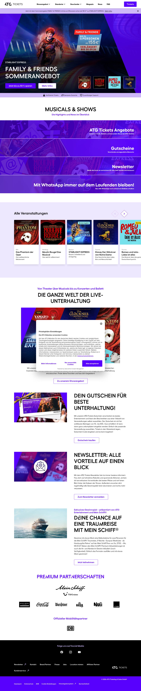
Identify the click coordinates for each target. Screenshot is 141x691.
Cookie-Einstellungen (49, 684)
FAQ (108, 4)
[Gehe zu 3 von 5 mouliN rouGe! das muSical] (99, 82)
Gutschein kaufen (87, 440)
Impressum (18, 684)
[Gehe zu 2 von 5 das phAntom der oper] (84, 82)
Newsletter (18, 664)
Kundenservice (20, 671)
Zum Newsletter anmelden (91, 497)
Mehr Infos (108, 11)
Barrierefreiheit (84, 684)
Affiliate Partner (93, 664)
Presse (57, 664)
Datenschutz (28, 684)
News (100, 4)
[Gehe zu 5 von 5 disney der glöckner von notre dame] (129, 82)
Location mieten (76, 664)
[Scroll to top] (135, 685)
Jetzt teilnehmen (86, 562)
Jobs (65, 664)
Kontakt (33, 664)
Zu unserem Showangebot (70, 381)
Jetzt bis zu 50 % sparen (20, 86)
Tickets (130, 4)
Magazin (90, 4)
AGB (37, 684)
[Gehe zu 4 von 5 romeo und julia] (114, 82)
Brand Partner (45, 664)
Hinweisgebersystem (66, 684)
